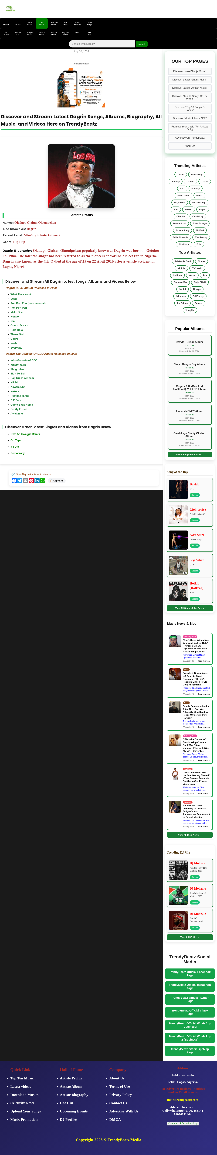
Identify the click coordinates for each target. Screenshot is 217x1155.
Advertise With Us (123, 1111)
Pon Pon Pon (18, 307)
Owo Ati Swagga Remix (25, 434)
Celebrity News (22, 1103)
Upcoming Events (74, 1111)
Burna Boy (197, 174)
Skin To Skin (18, 373)
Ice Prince (182, 303)
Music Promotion (24, 1120)
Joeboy (176, 181)
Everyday (16, 347)
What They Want (20, 294)
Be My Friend (18, 409)
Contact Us (118, 1103)
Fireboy (195, 188)
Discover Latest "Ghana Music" (189, 79)
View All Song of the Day (190, 608)
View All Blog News (190, 835)
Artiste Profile (71, 1078)
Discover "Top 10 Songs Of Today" (190, 108)
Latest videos (20, 1086)
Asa (205, 275)
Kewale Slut (17, 386)
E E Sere (15, 400)
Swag (13, 298)
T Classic (197, 268)
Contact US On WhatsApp (182, 1123)
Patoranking (182, 230)
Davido (190, 181)
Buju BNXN (200, 282)
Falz (182, 188)
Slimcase (181, 296)
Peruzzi (199, 303)
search (142, 44)
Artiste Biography (74, 1095)
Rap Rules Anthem (22, 378)
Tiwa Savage (200, 223)
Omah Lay (197, 216)
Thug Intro (17, 369)
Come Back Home (21, 404)
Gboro (14, 338)
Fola (199, 244)
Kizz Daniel (183, 195)
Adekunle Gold (183, 261)
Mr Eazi (200, 230)
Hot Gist (66, 1103)
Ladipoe (177, 275)
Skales (201, 261)
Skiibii (182, 289)
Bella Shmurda (180, 237)
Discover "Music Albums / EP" (190, 118)
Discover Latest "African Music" (189, 88)
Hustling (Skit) (19, 395)
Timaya (197, 289)
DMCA (115, 1120)
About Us (190, 146)
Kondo (14, 316)
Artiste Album (71, 1086)
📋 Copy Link (56, 480)
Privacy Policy (120, 1095)
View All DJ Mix (190, 937)
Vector (192, 275)
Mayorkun (179, 202)
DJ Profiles (68, 1120)
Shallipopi (184, 244)
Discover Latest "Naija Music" (190, 71)
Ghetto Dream (19, 325)
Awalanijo (16, 413)
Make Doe (16, 312)
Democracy (17, 453)
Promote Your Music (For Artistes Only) (189, 128)
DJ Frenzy (198, 296)
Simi (175, 209)
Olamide (180, 216)
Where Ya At (18, 364)
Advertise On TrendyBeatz (190, 137)
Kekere (14, 391)
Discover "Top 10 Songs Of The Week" (190, 97)
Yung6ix (190, 310)
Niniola (181, 268)
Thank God (17, 334)
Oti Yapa (15, 440)
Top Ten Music (22, 1078)
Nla (12, 321)
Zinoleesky (201, 237)
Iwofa (13, 343)
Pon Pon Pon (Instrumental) (28, 303)
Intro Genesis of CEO (23, 360)
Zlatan (204, 181)
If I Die (14, 446)
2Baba (180, 174)
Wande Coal (179, 223)
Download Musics (24, 1095)
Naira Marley (198, 202)
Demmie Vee (180, 282)
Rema (199, 195)
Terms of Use (119, 1086)
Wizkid (188, 209)
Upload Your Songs (25, 1111)
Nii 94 (14, 382)
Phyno (202, 209)
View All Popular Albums (189, 454)
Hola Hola (16, 329)
